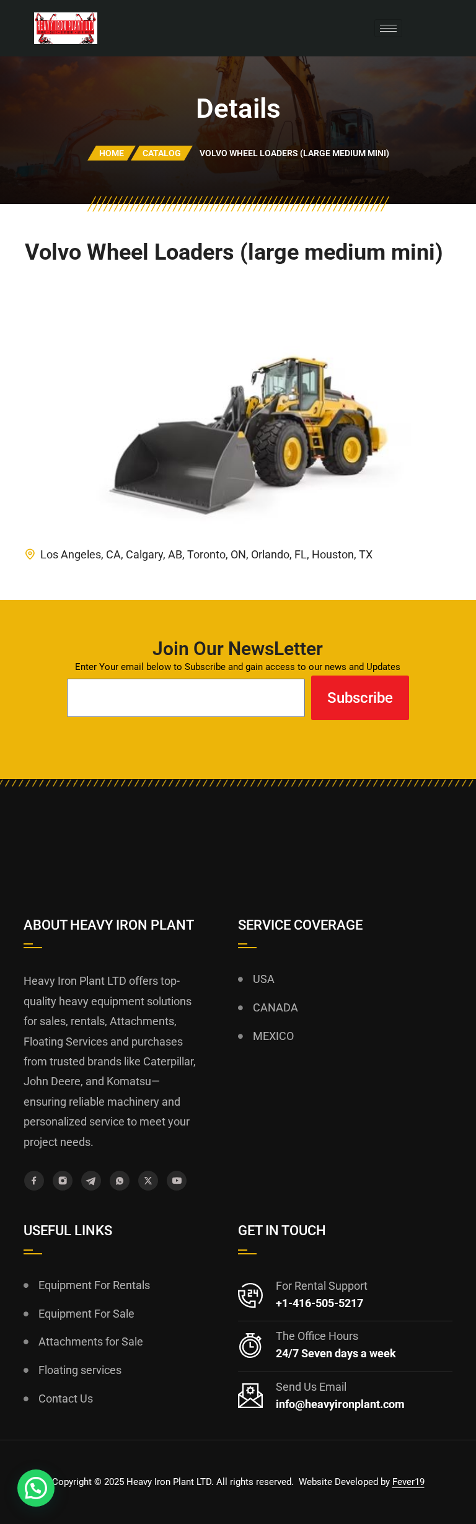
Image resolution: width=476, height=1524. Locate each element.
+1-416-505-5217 (319, 1303)
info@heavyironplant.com (340, 1404)
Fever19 (408, 1481)
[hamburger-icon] (388, 28)
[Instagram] (62, 1180)
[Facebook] (34, 1180)
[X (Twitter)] (148, 1180)
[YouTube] (176, 1180)
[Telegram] (91, 1180)
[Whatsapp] (119, 1180)
